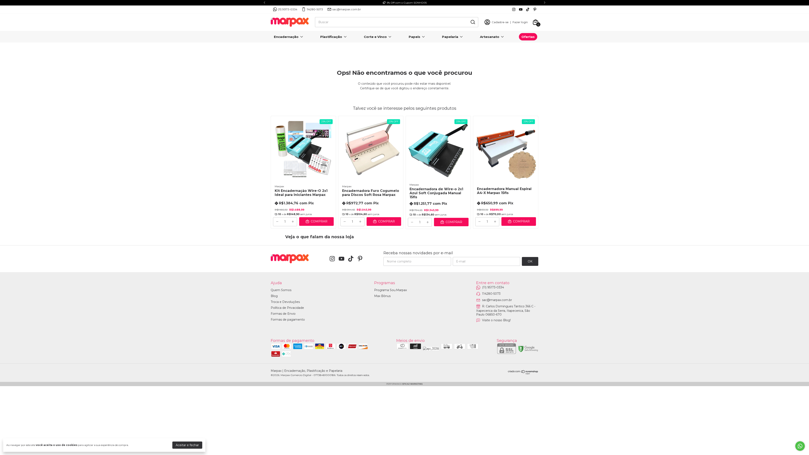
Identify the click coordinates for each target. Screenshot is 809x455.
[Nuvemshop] (523, 373)
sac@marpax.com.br (346, 9)
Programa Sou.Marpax (390, 290)
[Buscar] (472, 22)
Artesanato (489, 37)
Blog (274, 296)
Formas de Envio (283, 314)
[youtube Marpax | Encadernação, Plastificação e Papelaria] (520, 9)
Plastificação (331, 37)
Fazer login (520, 22)
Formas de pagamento (288, 319)
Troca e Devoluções (285, 302)
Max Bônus (382, 296)
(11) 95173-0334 (287, 9)
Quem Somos (281, 290)
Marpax (279, 186)
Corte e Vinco (375, 37)
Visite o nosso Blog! (496, 320)
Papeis (414, 37)
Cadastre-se (500, 22)
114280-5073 (315, 9)
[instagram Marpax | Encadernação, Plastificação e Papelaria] (513, 9)
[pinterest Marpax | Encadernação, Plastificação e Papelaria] (534, 9)
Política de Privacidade (287, 308)
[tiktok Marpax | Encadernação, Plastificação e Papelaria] (527, 9)
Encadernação (286, 37)
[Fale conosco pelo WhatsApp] (800, 446)
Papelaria (450, 37)
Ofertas (528, 37)
